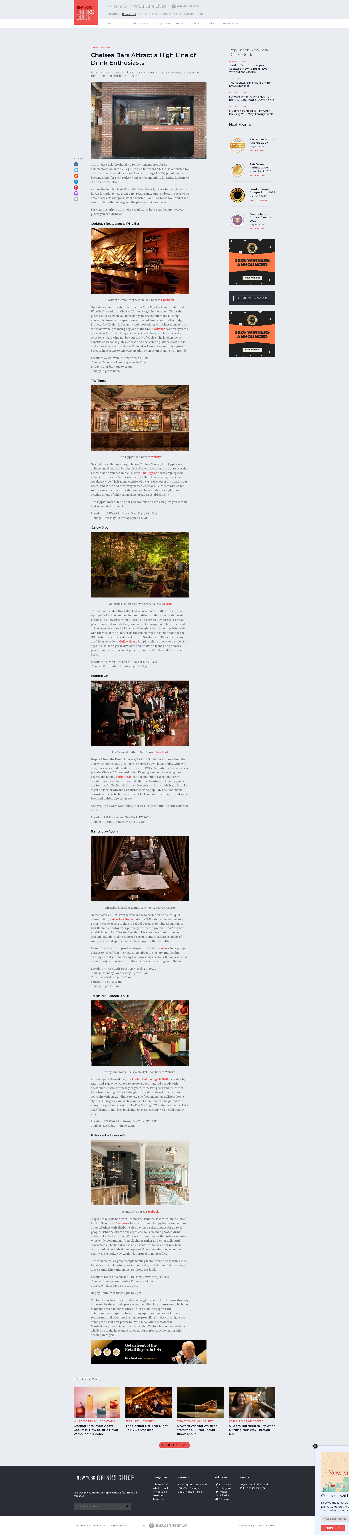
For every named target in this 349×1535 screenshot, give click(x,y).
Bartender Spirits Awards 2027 (262, 141)
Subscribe (296, 1528)
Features (181, 23)
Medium (224, 1499)
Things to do (160, 1491)
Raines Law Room (121, 919)
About (196, 23)
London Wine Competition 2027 (262, 191)
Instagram (225, 1488)
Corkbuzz (158, 329)
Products (211, 23)
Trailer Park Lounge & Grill (150, 1079)
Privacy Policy (246, 1525)
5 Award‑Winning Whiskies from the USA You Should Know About (251, 98)
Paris (201, 14)
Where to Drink (100, 47)
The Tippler (149, 473)
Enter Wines (257, 175)
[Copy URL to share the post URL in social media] (76, 199)
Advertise (158, 1499)
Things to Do (162, 23)
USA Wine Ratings (188, 1488)
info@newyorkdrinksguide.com (256, 1484)
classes (162, 948)
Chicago (165, 14)
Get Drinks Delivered (190, 1491)
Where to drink (117, 23)
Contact (243, 1477)
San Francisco (184, 14)
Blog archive (174, 1445)
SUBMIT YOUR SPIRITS (252, 298)
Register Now (258, 200)
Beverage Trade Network (192, 1484)
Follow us (221, 1477)
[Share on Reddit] (76, 176)
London (113, 14)
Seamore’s (122, 1223)
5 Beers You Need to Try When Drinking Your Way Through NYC (251, 112)
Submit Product (232, 23)
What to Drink (140, 23)
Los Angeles (148, 14)
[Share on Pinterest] (76, 187)
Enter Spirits (257, 150)
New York (129, 14)
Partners (183, 1477)
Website (156, 457)
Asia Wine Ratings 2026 (259, 166)
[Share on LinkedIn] (76, 182)
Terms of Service (266, 1525)
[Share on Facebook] (76, 164)
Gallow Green (128, 641)
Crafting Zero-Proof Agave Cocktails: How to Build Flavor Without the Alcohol (249, 69)
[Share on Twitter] (76, 170)
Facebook (167, 300)
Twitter (223, 1491)
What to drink (161, 1488)
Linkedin (224, 1495)
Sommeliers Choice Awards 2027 (260, 217)
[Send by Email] (76, 193)
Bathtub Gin (124, 777)
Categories (160, 1477)
